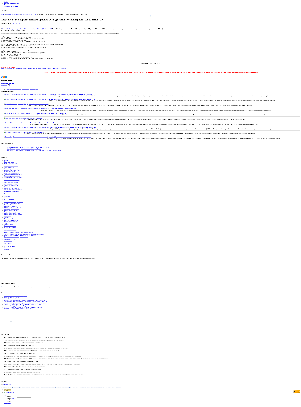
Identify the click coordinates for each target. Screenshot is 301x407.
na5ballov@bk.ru (7, 384)
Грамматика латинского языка (12, 170)
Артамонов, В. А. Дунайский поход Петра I (15, 306)
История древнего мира (10, 211)
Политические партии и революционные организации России (20, 235)
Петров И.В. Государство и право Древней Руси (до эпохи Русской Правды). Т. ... (72, 99)
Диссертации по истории (10, 239)
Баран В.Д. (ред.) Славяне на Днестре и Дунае (43, 122)
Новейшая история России (11, 220)
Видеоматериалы (8, 243)
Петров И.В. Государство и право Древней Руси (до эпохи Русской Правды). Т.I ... (73, 94)
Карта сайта (7, 249)
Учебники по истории (10, 226)
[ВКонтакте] (2, 77)
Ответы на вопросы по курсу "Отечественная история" (18, 232)
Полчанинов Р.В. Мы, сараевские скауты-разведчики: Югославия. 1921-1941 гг (28, 147)
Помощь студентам (9, 162)
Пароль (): (12, 398)
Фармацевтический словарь (11, 188)
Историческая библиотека (14, 89)
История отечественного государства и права (16, 237)
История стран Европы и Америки (13, 214)
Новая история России (10, 219)
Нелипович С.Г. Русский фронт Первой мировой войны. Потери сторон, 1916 (25, 303)
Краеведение (7, 216)
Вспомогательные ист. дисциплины (13, 202)
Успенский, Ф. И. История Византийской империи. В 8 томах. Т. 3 (59, 108)
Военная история (8, 198)
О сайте (6, 160)
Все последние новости (10, 247)
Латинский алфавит (9, 167)
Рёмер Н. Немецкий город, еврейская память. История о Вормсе (24, 149)
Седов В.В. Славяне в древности (32, 118)
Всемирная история (9, 199)
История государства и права (30, 89)
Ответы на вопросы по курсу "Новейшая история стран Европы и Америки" (24, 234)
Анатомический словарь (10, 184)
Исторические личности (10, 206)
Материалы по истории (10, 230)
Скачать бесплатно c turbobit (8, 67)
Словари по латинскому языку (12, 180)
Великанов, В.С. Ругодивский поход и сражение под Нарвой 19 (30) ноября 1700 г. (26, 301)
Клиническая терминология (11, 173)
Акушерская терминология (11, 185)
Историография (8, 204)
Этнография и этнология (10, 227)
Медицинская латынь (9, 171)
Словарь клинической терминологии (14, 187)
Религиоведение (8, 224)
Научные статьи (8, 241)
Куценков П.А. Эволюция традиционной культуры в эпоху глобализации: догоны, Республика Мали (34, 150)
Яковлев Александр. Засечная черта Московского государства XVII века (23, 307)
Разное (5, 223)
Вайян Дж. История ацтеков (11, 297)
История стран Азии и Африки (12, 213)
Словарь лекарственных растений (13, 189)
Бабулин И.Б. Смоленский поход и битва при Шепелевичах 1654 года (22, 304)
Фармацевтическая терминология (13, 174)
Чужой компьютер (13, 400)
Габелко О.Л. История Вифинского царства (15, 296)
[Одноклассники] (4, 77)
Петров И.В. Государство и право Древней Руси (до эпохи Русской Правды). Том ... (73, 127)
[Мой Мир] (6, 77)
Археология (7, 196)
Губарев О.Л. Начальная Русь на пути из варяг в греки (18, 308)
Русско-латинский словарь (11, 182)
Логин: (9, 396)
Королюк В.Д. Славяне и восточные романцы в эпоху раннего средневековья (69, 137)
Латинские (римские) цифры (11, 168)
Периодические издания (10, 221)
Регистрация (7, 403)
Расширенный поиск (9, 246)
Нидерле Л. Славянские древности (34, 132)
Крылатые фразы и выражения (12, 176)
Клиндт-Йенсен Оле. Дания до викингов (15, 298)
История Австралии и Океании (12, 207)
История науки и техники (11, 210)
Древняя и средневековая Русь (12, 203)
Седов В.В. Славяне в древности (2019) (38, 104)
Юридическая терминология (11, 191)
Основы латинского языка (11, 163)
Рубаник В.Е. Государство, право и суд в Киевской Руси (51, 113)
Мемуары (6, 217)
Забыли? (14, 398)
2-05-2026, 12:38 (16, 23)
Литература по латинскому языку (13, 177)
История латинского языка (11, 166)
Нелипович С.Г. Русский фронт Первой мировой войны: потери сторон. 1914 (24, 300)
